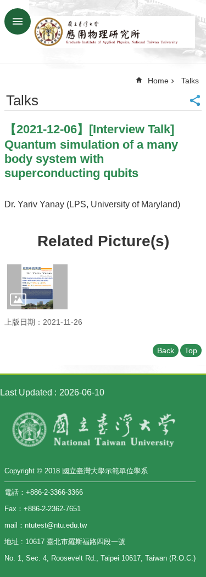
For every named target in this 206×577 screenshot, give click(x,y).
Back (165, 350)
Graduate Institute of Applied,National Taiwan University (114, 31)
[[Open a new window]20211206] (37, 286)
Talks (190, 80)
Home (158, 80)
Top (191, 350)
